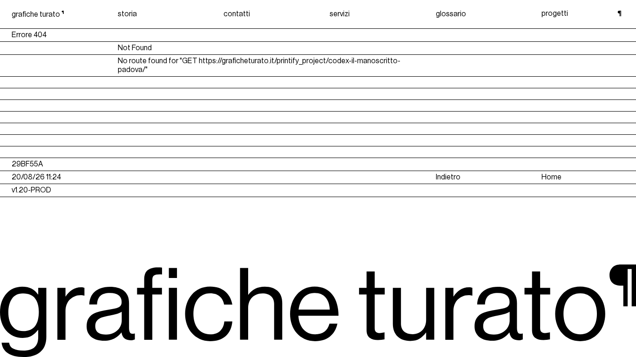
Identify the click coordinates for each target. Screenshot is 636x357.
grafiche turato (38, 14)
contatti (236, 14)
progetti (554, 13)
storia (127, 14)
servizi (340, 14)
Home (551, 177)
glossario (451, 14)
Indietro (448, 177)
